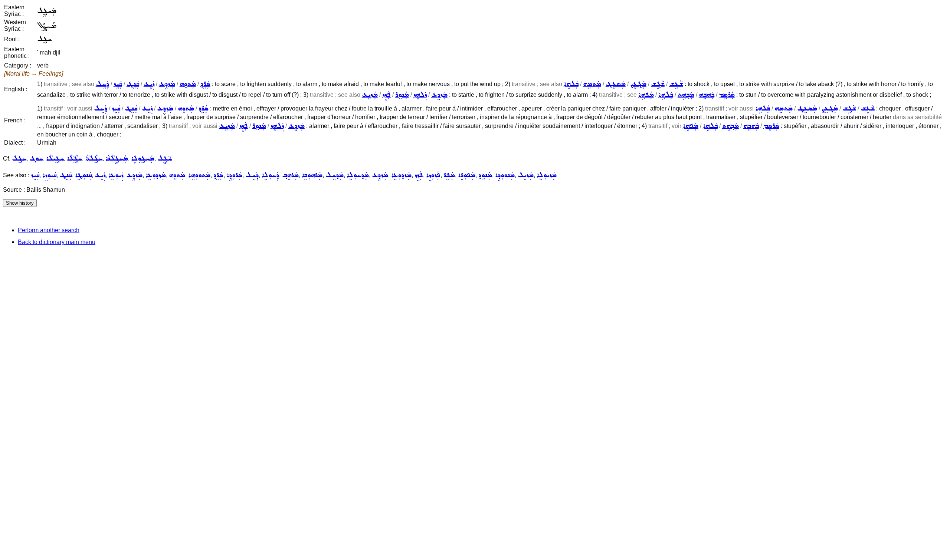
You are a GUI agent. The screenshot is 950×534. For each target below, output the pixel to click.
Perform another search (48, 230)
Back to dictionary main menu (56, 242)
